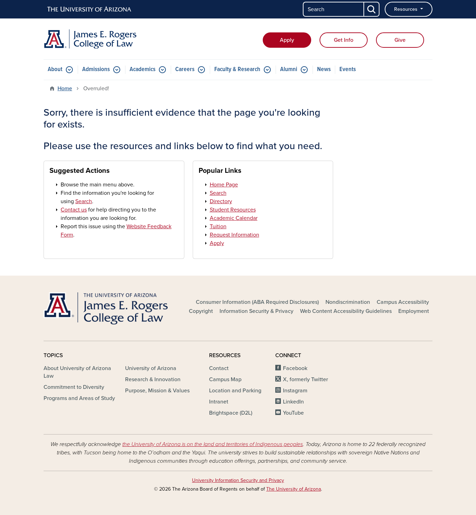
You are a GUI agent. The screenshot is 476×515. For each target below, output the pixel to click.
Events (347, 70)
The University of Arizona (293, 489)
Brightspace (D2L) (230, 412)
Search (83, 201)
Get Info (343, 40)
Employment (413, 311)
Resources (406, 9)
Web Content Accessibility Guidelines (346, 311)
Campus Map (225, 379)
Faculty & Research (237, 70)
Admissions (96, 70)
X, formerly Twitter (305, 379)
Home (64, 88)
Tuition (218, 226)
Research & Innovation (153, 379)
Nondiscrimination (347, 302)
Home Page (224, 184)
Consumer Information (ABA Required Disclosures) (257, 302)
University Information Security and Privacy (238, 480)
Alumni (288, 70)
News (324, 70)
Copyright (201, 311)
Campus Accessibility (403, 302)
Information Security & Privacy (256, 311)
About (55, 70)
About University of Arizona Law (77, 372)
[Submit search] (371, 9)
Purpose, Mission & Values (157, 390)
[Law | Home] (106, 38)
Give (400, 40)
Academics (142, 70)
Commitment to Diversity (74, 387)
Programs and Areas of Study (79, 398)
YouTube (293, 412)
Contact (219, 368)
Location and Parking (235, 390)
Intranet (218, 401)
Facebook (295, 368)
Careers (184, 70)
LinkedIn (293, 401)
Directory (221, 201)
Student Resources (233, 209)
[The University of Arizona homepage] (89, 9)
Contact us (74, 209)
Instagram (295, 390)
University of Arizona (150, 368)
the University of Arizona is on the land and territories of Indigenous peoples (212, 444)
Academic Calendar (234, 218)
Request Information (234, 234)
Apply (287, 40)
